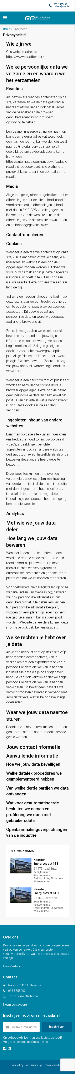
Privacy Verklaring (54, 1065)
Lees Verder (11, 966)
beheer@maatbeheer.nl (24, 996)
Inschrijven (56, 1026)
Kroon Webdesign (33, 1065)
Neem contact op (14, 1004)
